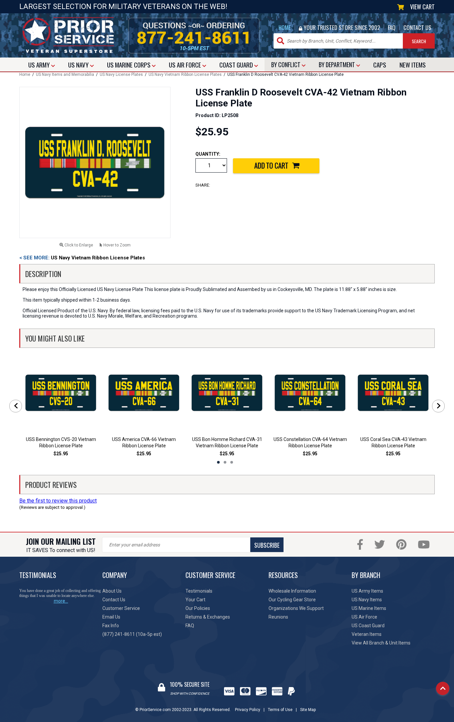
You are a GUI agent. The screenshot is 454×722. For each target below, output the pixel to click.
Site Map (308, 709)
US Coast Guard (368, 625)
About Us (112, 591)
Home (24, 74)
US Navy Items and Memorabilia (65, 74)
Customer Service (121, 608)
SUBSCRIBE (267, 545)
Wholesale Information (292, 591)
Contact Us (113, 599)
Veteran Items (367, 634)
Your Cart (195, 599)
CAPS (379, 64)
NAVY (79, 64)
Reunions (278, 617)
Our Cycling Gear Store (292, 599)
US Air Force (364, 617)
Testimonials (198, 591)
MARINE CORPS (129, 64)
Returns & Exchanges (207, 617)
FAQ (392, 27)
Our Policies (197, 608)
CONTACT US (417, 27)
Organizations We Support (296, 608)
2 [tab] (225, 462)
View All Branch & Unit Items (381, 643)
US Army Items (367, 591)
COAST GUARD (236, 64)
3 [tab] (231, 462)
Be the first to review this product (58, 501)
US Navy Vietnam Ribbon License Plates (185, 74)
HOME (285, 27)
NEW (412, 64)
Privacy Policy (247, 709)
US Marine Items (369, 608)
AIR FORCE (185, 64)
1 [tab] (218, 462)
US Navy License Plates (121, 74)
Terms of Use (280, 709)
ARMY (39, 64)
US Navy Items (367, 599)
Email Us (111, 617)
